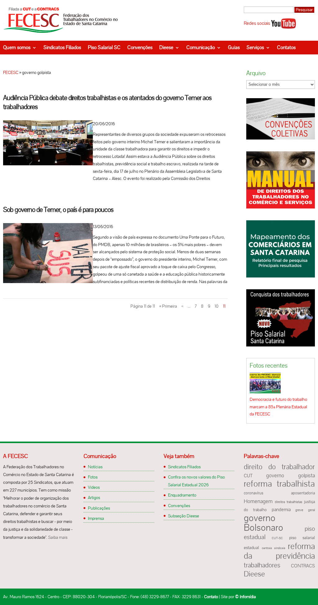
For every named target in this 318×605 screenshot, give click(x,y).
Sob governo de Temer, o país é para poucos (58, 209)
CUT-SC (277, 538)
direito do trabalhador (279, 466)
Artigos (94, 497)
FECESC (10, 72)
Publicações (99, 508)
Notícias (95, 467)
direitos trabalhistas (288, 502)
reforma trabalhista (279, 483)
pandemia (281, 509)
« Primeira (168, 306)
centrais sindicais (273, 548)
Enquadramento (182, 495)
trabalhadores (262, 565)
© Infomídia (245, 596)
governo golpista (290, 475)
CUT (248, 476)
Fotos (93, 477)
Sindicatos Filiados (62, 47)
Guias (234, 47)
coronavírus (253, 493)
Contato (211, 596)
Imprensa (96, 518)
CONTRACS (303, 566)
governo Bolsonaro (263, 523)
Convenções (139, 47)
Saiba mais (57, 537)
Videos (94, 487)
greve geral (305, 510)
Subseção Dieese (183, 516)
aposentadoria (303, 493)
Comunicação (200, 47)
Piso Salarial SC (104, 47)
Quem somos (16, 47)
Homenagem (258, 501)
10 (217, 306)
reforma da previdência (279, 551)
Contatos (286, 47)
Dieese (166, 47)
